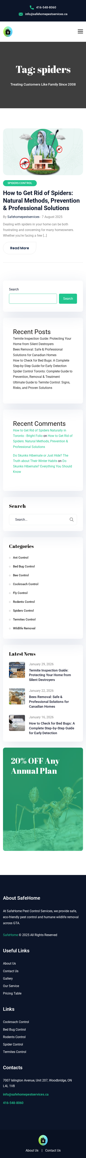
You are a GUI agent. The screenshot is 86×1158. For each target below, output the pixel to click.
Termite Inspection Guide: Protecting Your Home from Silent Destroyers (50, 675)
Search (14, 289)
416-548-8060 (46, 7)
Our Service (11, 986)
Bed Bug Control (24, 566)
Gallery (8, 978)
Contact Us (10, 971)
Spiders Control (20, 183)
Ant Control (20, 557)
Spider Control (13, 1044)
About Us (9, 963)
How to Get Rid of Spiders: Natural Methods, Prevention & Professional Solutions (41, 200)
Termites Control (24, 619)
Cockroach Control (25, 584)
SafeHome (10, 935)
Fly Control (20, 593)
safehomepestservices (23, 217)
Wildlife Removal (24, 628)
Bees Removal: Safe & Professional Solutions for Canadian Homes (49, 701)
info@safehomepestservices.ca (46, 14)
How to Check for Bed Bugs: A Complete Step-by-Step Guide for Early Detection (52, 728)
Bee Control (21, 575)
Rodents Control (24, 602)
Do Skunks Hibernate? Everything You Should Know (42, 466)
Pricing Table (12, 993)
